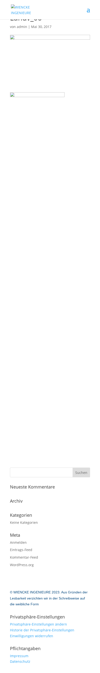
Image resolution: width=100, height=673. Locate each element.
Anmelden (18, 542)
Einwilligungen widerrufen (31, 636)
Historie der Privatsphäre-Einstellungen (42, 630)
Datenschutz (20, 661)
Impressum (19, 656)
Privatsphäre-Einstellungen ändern (38, 624)
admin (22, 26)
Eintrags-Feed (21, 549)
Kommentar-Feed (24, 557)
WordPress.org (22, 564)
